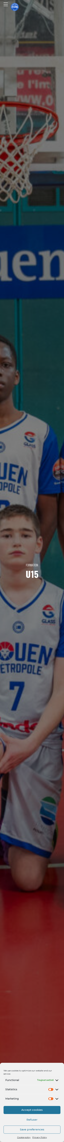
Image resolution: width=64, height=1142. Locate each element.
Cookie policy (24, 1137)
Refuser (32, 1119)
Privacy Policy (39, 1137)
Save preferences (32, 1129)
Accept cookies (32, 1109)
